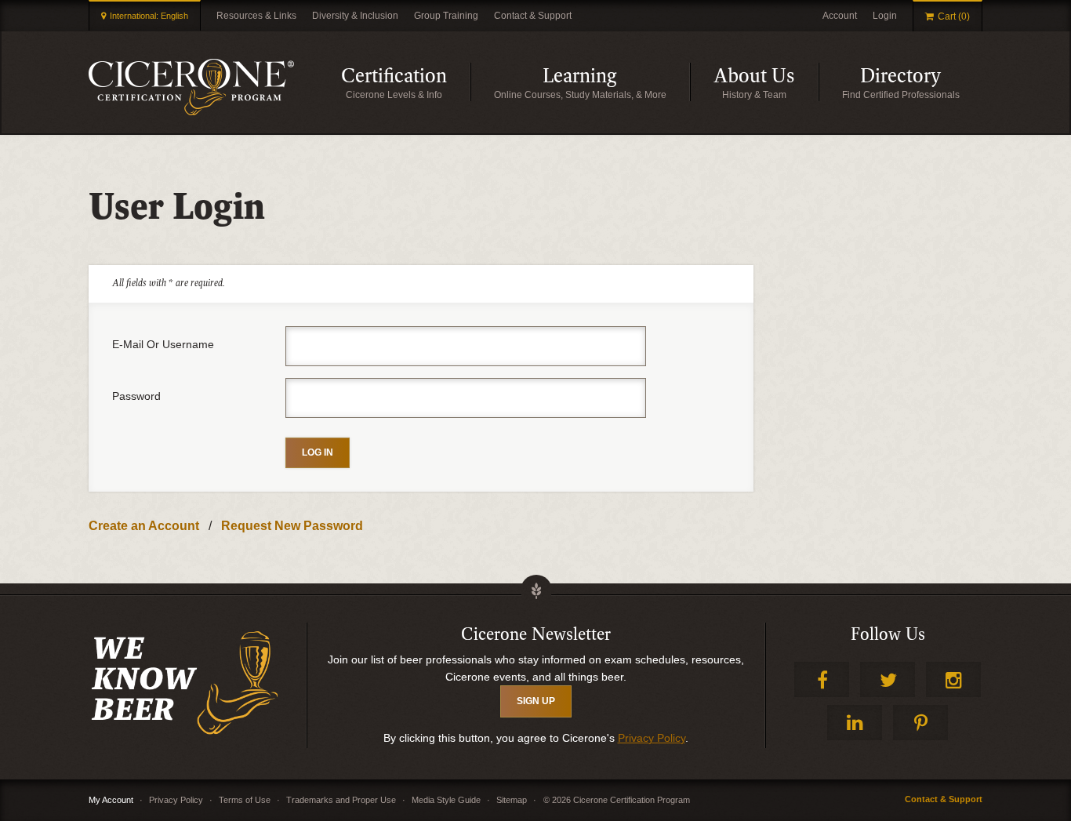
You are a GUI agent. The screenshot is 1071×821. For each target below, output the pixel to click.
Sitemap (511, 800)
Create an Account (144, 525)
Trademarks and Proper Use (341, 800)
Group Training (446, 15)
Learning (616, 82)
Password (136, 396)
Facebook (821, 679)
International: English (149, 15)
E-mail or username (163, 344)
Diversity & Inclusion (355, 15)
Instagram (953, 679)
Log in (317, 452)
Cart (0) (954, 16)
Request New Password (292, 525)
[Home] (191, 87)
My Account (111, 800)
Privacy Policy (651, 738)
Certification (405, 82)
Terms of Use (244, 800)
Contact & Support (533, 15)
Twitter (887, 679)
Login (885, 15)
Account (839, 15)
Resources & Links (256, 15)
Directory (921, 82)
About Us (766, 82)
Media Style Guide (446, 800)
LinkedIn (854, 722)
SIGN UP (536, 701)
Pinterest (920, 722)
